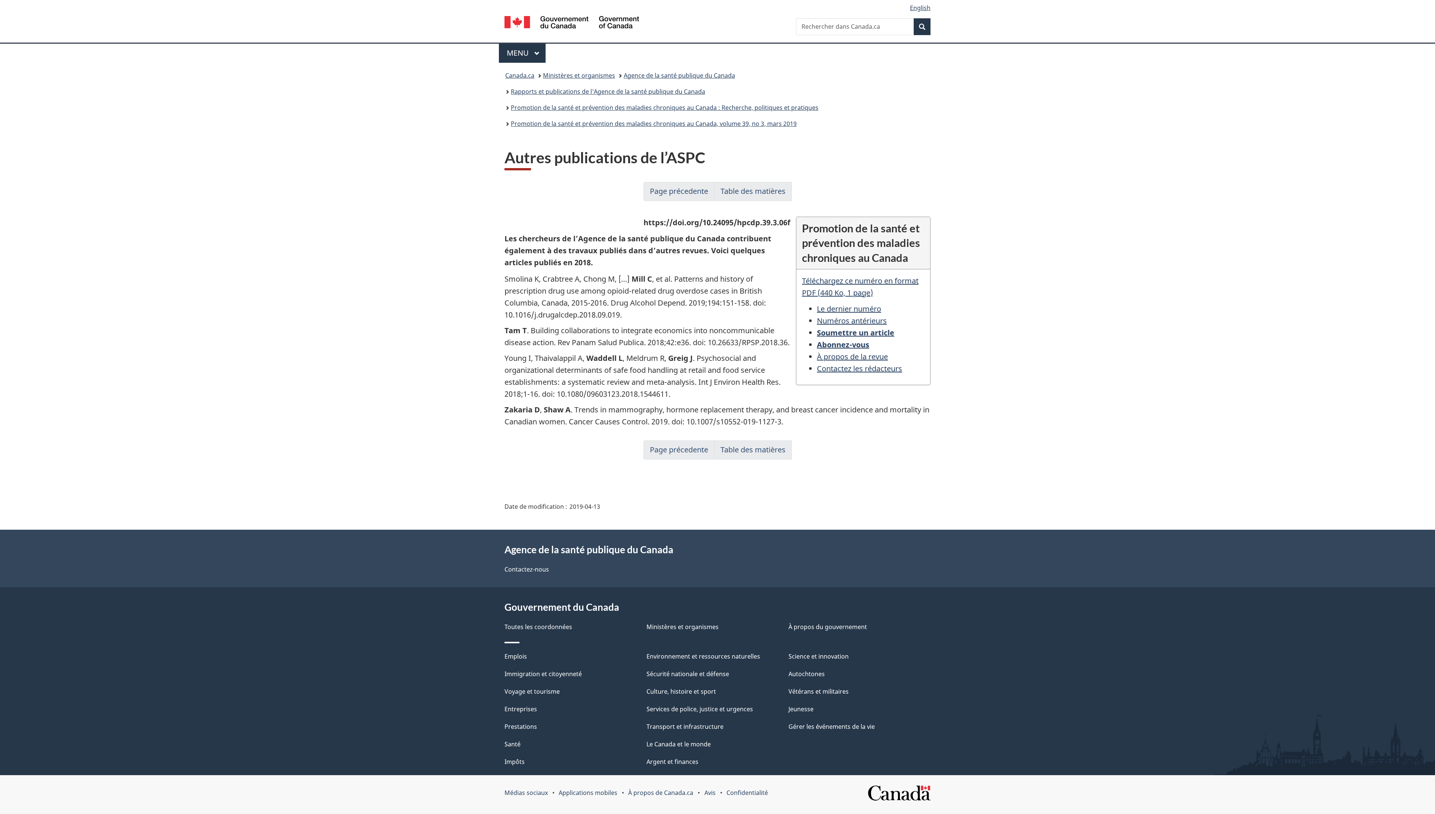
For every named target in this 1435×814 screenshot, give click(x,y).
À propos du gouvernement (828, 627)
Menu (526, 53)
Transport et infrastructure (684, 726)
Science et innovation (819, 656)
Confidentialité (747, 793)
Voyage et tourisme (532, 691)
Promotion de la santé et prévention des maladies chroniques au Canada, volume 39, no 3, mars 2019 (654, 124)
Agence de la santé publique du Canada (679, 75)
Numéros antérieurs (852, 321)
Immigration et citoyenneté (543, 674)
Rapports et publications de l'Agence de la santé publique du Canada (608, 91)
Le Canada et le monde (678, 744)
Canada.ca (519, 75)
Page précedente (679, 191)
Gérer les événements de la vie (832, 726)
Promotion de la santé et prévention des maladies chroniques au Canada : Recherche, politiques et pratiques (664, 107)
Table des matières (753, 191)
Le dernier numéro (849, 309)
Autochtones (807, 674)
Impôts (514, 762)
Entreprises (520, 709)
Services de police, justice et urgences (699, 709)
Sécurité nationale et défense (687, 674)
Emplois (515, 656)
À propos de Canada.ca (660, 793)
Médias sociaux (526, 793)
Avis (710, 793)
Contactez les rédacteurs (859, 368)
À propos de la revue (852, 357)
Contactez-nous (526, 569)
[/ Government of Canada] (571, 23)
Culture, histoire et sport (681, 691)
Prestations (520, 726)
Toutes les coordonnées (538, 627)
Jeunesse (801, 709)
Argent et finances (672, 762)
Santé (512, 744)
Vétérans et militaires (819, 691)
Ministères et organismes (579, 75)
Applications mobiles (588, 793)
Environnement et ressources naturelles (703, 656)
